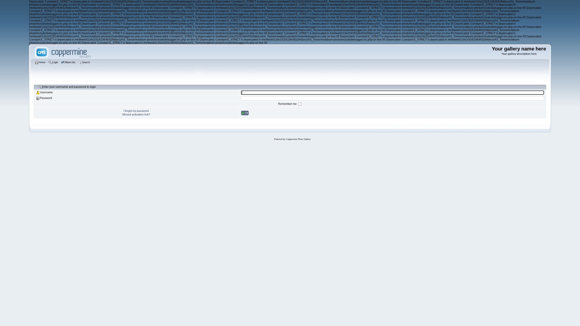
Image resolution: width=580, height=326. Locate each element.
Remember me (287, 103)
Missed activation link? (136, 114)
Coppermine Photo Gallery (298, 139)
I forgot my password (136, 111)
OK (247, 112)
